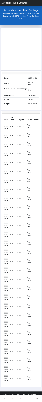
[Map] (29, 398)
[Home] (5, 398)
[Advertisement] (21, 49)
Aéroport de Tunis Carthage (14, 2)
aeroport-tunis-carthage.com (28, 394)
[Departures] (13, 398)
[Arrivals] (21, 398)
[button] (37, 398)
